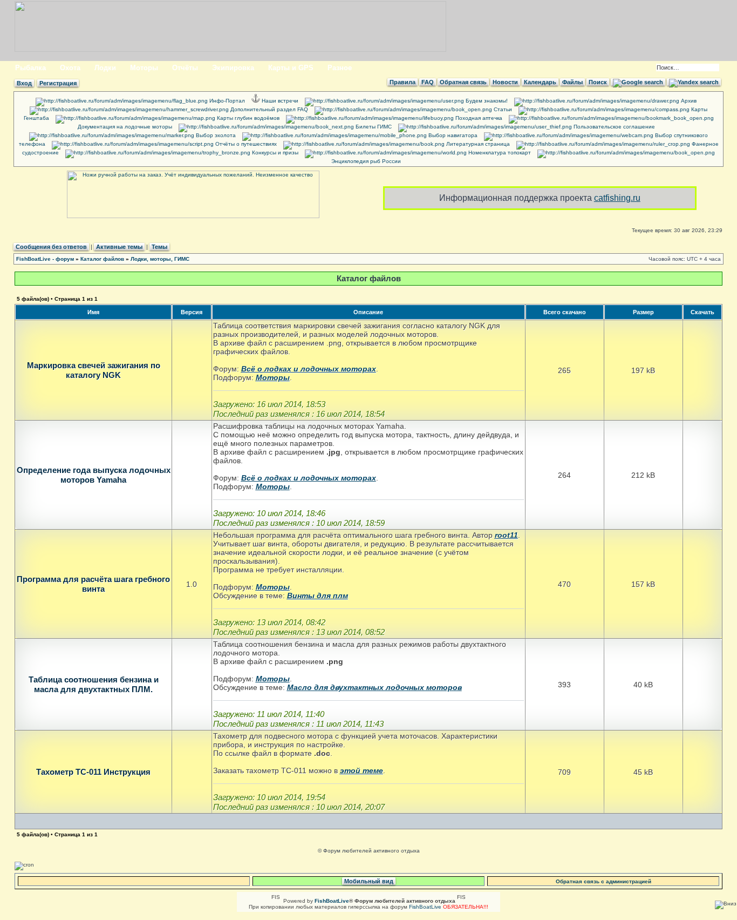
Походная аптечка (478, 118)
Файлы (572, 82)
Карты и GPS (290, 68)
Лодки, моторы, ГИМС (160, 259)
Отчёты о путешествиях (245, 144)
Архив (688, 101)
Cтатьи (502, 109)
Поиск (598, 82)
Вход (24, 83)
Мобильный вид (368, 881)
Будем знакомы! (486, 101)
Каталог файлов (102, 259)
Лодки (105, 68)
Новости (505, 82)
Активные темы (119, 246)
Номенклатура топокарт (499, 152)
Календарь (540, 82)
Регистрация (58, 83)
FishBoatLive (425, 907)
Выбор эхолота (215, 135)
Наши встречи (279, 101)
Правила (402, 82)
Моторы (144, 68)
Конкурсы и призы (274, 152)
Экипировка (233, 68)
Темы (159, 246)
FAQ (427, 82)
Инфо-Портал (226, 101)
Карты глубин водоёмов (247, 118)
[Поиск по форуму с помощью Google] (638, 82)
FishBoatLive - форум (45, 259)
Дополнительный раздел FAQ (268, 109)
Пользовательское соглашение (613, 127)
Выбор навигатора (452, 135)
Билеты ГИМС (373, 127)
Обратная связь (463, 82)
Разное (339, 68)
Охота (70, 68)
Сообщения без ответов (51, 246)
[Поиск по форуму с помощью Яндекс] (694, 82)
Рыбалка (30, 68)
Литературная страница (477, 144)
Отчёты (185, 68)
